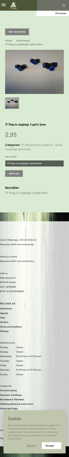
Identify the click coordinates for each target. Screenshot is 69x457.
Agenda (4, 313)
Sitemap (4, 331)
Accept (49, 445)
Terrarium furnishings (11, 395)
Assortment (6, 308)
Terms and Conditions (11, 326)
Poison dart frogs (9, 408)
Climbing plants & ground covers (16, 404)
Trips (2, 317)
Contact (4, 322)
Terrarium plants (8, 390)
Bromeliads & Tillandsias (12, 399)
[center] (3, 5)
